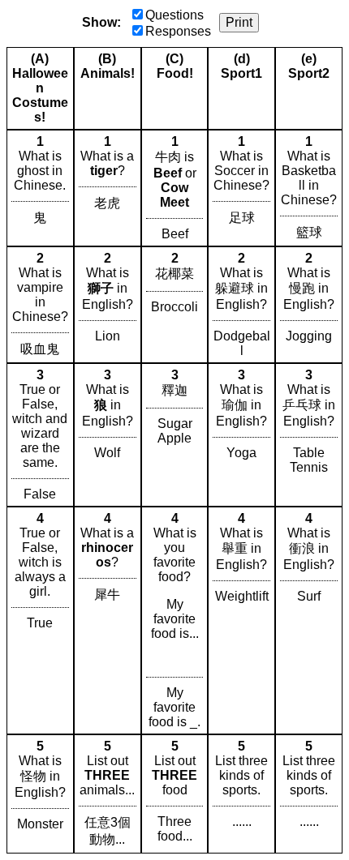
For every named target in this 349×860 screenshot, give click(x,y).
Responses (178, 31)
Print (239, 22)
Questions (174, 15)
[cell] (40, 188)
